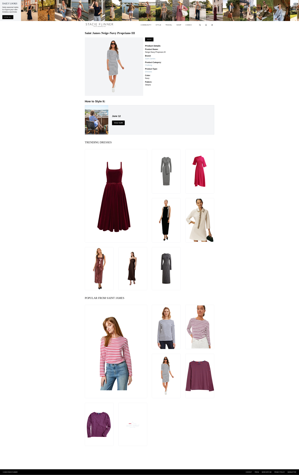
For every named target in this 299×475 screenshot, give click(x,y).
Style (158, 25)
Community (146, 25)
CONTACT (249, 472)
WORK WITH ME (267, 472)
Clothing (148, 65)
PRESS (257, 472)
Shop (178, 25)
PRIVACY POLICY (279, 472)
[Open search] (200, 25)
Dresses (148, 72)
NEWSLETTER (292, 472)
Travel (169, 25)
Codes (189, 25)
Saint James (150, 59)
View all (8, 17)
